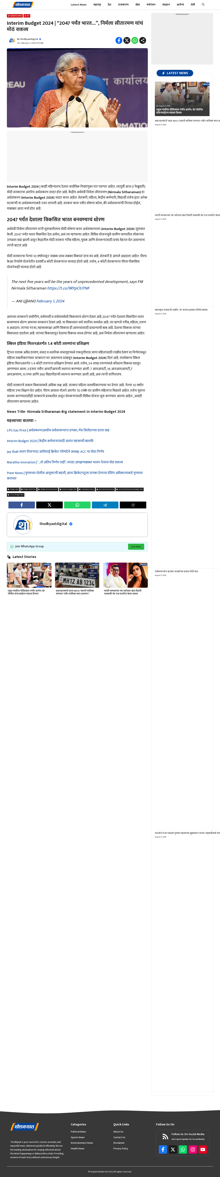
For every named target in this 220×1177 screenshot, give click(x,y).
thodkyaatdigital (29, 39)
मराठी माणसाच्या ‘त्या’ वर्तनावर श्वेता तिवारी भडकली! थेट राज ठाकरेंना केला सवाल (122, 592)
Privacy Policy (120, 1149)
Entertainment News (82, 1143)
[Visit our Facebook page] (163, 1149)
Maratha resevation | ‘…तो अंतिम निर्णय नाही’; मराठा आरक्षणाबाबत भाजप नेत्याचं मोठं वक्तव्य (65, 462)
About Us (118, 1132)
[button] (203, 4)
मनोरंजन (151, 4)
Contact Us (119, 1137)
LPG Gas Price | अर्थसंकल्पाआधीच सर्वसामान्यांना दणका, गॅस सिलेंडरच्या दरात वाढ (58, 430)
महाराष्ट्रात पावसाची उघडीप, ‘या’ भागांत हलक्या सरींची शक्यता (181, 310)
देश (109, 4)
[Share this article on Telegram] (105, 505)
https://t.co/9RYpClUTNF (68, 288)
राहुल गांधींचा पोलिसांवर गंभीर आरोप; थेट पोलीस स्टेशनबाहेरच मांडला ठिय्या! (26, 592)
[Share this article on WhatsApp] (77, 505)
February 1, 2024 (50, 301)
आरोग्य (180, 4)
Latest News (79, 4)
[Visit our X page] (173, 1149)
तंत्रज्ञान (166, 4)
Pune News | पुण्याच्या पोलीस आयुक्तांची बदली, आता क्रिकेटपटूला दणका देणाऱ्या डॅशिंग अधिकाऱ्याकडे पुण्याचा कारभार (75, 475)
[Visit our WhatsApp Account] (183, 1149)
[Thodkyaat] (23, 4)
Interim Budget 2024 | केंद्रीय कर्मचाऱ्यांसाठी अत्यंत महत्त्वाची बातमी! (50, 441)
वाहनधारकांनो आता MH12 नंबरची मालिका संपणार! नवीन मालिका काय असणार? (75, 592)
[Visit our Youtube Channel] (203, 1149)
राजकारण (123, 4)
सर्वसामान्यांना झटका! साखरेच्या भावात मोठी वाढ (176, 571)
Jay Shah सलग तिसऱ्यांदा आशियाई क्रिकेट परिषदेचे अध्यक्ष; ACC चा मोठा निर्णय (55, 452)
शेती (193, 4)
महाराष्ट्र (97, 4)
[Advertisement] (77, 158)
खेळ (137, 4)
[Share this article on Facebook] (21, 505)
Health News (77, 1149)
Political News (78, 1132)
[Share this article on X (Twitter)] (49, 505)
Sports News (78, 1137)
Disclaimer (119, 1143)
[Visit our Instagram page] (193, 1149)
